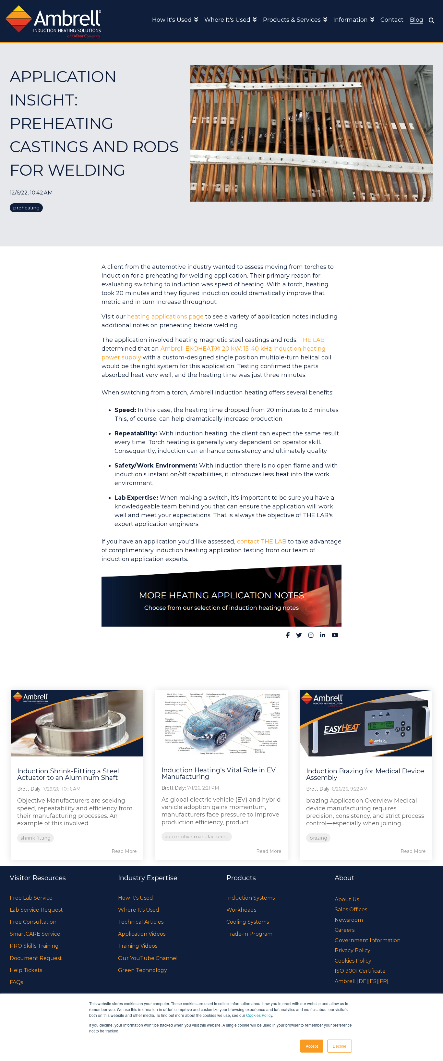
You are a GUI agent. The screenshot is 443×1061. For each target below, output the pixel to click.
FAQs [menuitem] (16, 982)
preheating (26, 208)
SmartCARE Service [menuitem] (35, 934)
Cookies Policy (259, 1015)
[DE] (362, 981)
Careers (344, 930)
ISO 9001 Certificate (360, 971)
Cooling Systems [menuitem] (247, 922)
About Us (347, 899)
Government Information (368, 940)
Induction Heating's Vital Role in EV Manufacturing (219, 773)
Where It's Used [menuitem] (138, 910)
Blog (416, 19)
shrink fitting (35, 838)
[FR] (383, 981)
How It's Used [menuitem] (135, 898)
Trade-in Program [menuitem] (249, 934)
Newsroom (349, 920)
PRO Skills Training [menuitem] (34, 946)
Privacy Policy (352, 950)
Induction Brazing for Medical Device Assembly (365, 774)
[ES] (373, 981)
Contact (391, 19)
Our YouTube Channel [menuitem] (148, 958)
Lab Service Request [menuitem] (36, 910)
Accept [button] (312, 1046)
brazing (318, 838)
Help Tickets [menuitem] (26, 970)
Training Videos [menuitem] (137, 946)
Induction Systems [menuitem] (250, 898)
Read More (124, 851)
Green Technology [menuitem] (142, 970)
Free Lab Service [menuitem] (31, 898)
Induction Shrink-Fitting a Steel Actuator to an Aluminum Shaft (68, 774)
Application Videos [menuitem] (141, 934)
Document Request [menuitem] (36, 958)
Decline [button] (339, 1046)
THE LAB (312, 339)
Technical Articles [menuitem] (140, 922)
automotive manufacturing (197, 837)
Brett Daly (29, 789)
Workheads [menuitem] (241, 910)
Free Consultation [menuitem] (33, 922)
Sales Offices (351, 909)
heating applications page (165, 316)
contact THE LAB (261, 541)
